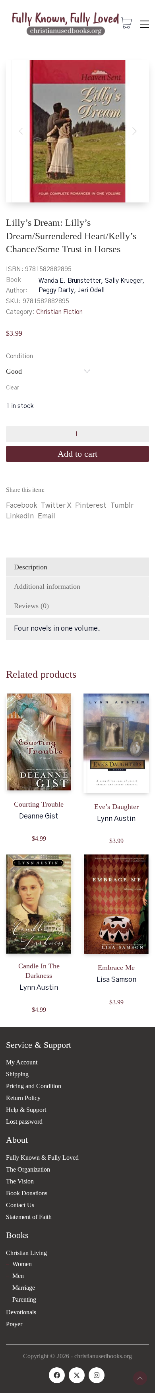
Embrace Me (116, 968)
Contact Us (20, 1205)
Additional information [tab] (47, 586)
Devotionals (21, 1312)
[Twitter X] (77, 1375)
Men (18, 1275)
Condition (19, 356)
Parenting (24, 1299)
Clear (12, 388)
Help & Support (26, 1109)
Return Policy (23, 1097)
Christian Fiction (59, 312)
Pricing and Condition (33, 1086)
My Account (21, 1062)
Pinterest (91, 505)
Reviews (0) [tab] (31, 606)
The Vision (20, 1181)
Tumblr (122, 505)
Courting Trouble (39, 804)
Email (46, 516)
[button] (144, 24)
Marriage (23, 1287)
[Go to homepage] (65, 24)
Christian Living (26, 1252)
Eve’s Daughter (116, 807)
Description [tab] (30, 567)
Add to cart (77, 454)
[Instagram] (97, 1375)
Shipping (17, 1074)
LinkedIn (20, 516)
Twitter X (56, 505)
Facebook (21, 505)
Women (22, 1264)
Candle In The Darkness (39, 970)
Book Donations (26, 1193)
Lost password (24, 1121)
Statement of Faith (29, 1216)
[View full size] (18, 72)
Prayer (14, 1324)
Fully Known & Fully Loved (42, 1157)
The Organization (28, 1169)
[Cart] (126, 24)
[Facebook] (57, 1375)
